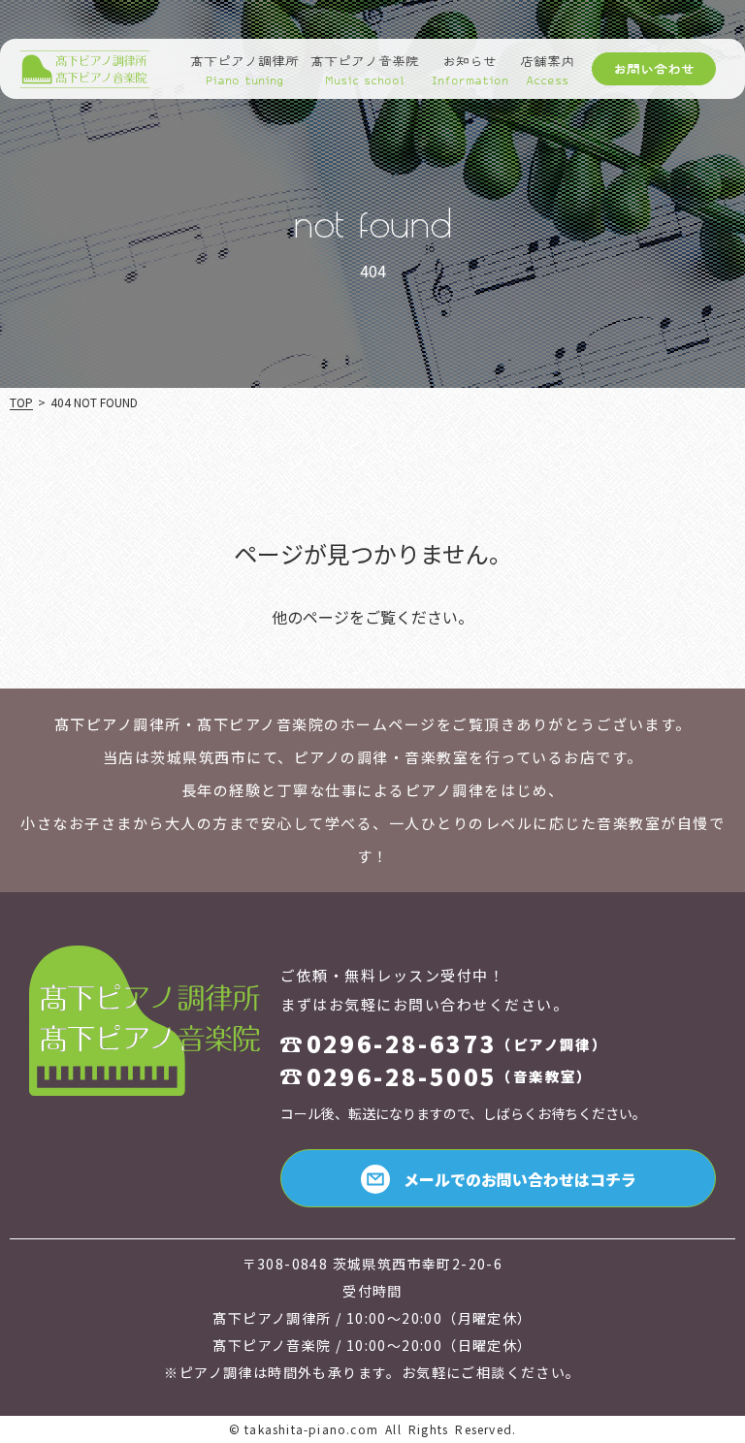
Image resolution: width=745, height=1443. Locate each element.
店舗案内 (547, 70)
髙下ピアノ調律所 (244, 70)
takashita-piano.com (311, 1429)
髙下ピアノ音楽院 (364, 70)
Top (21, 402)
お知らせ (470, 70)
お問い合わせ (654, 69)
